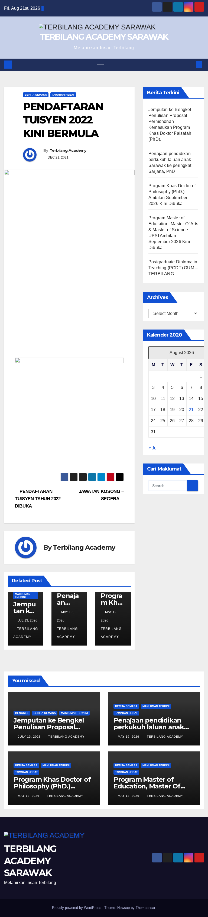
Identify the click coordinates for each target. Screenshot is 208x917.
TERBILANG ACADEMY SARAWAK (104, 37)
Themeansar (145, 908)
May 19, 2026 (129, 736)
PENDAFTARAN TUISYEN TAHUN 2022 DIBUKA (38, 499)
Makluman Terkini (22, 595)
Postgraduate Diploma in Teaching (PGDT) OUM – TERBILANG (173, 268)
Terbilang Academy (68, 150)
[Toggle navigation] (100, 65)
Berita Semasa (36, 94)
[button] (190, 64)
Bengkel (21, 712)
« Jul (153, 448)
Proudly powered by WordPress (77, 908)
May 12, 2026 (29, 795)
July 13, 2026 (30, 736)
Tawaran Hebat (63, 94)
